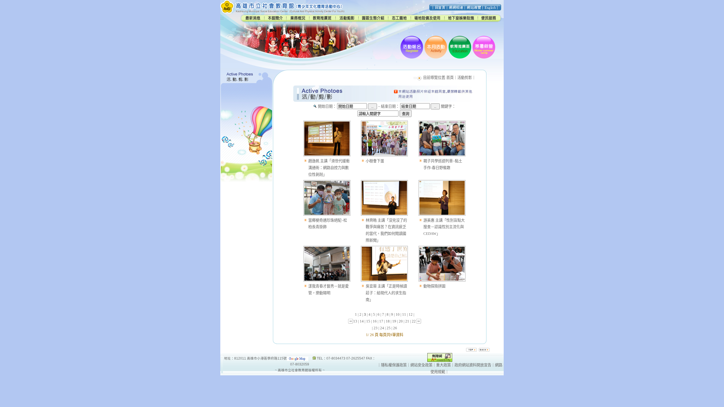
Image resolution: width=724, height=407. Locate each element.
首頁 (450, 77)
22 (414, 321)
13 (355, 321)
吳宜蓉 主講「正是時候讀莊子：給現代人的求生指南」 (386, 293)
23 (376, 328)
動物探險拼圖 (434, 286)
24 (382, 328)
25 (389, 328)
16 (375, 321)
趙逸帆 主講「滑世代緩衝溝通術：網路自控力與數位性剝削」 (329, 168)
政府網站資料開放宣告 (472, 365)
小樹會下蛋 (375, 161)
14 (362, 321)
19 (394, 321)
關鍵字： (448, 106)
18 (388, 321)
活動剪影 (464, 77)
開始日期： (327, 106)
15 (368, 321)
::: (222, 18)
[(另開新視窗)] (297, 358)
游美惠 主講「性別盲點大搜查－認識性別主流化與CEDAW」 (444, 227)
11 (404, 314)
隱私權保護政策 (394, 365)
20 (401, 321)
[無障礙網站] (439, 360)
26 (395, 328)
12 (411, 314)
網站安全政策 (421, 365)
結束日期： (390, 106)
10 (398, 314)
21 (407, 321)
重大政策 (443, 365)
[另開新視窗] (326, 156)
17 (381, 321)
